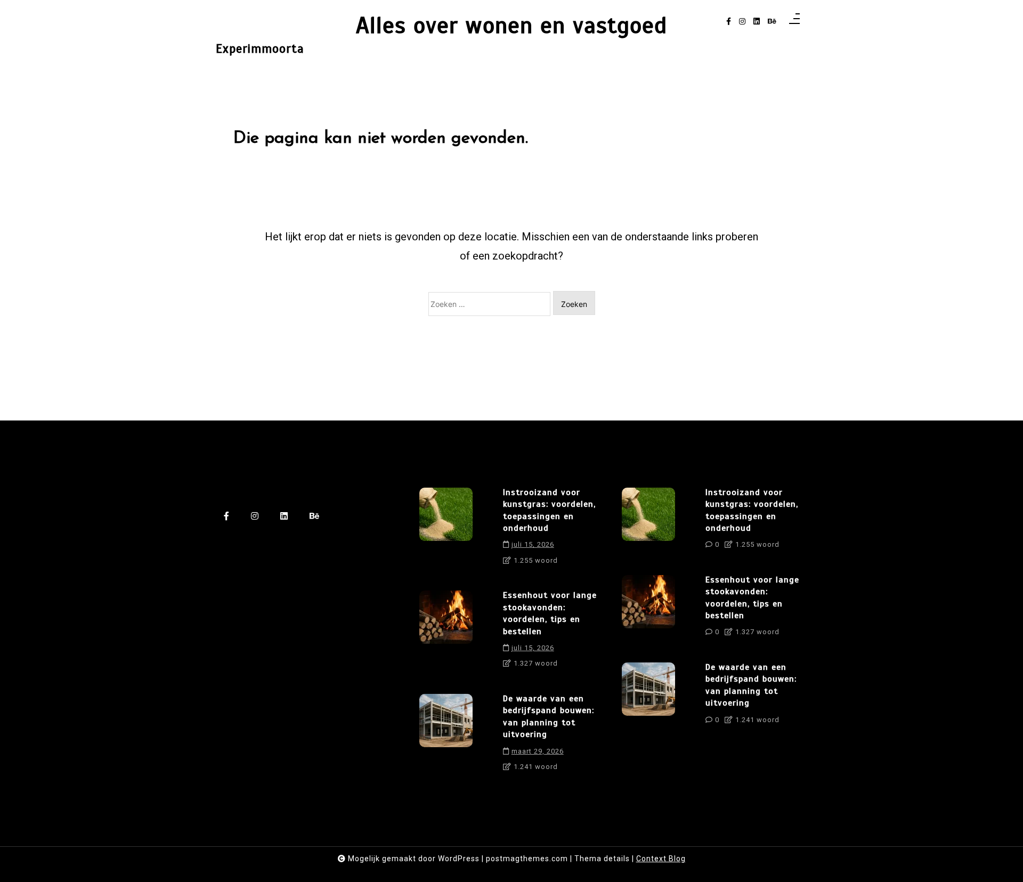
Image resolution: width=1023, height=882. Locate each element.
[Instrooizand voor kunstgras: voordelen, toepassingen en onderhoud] (446, 530)
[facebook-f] (728, 21)
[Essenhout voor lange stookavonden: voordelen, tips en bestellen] (446, 633)
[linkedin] (756, 21)
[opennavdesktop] (794, 21)
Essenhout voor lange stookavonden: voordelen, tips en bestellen (550, 613)
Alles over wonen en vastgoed (511, 25)
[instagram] (742, 21)
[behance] (772, 21)
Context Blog (661, 858)
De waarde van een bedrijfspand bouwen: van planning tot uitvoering (548, 716)
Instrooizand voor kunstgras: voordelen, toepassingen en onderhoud (549, 510)
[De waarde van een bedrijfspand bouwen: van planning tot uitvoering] (446, 736)
